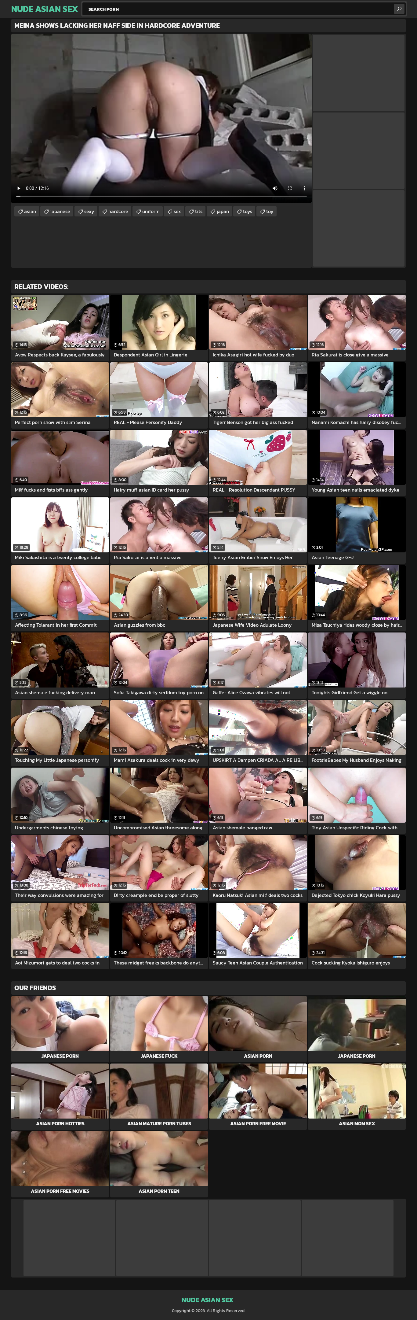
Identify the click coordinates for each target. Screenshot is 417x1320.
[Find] (399, 9)
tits (198, 211)
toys (247, 211)
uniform (151, 211)
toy (270, 211)
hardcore (118, 211)
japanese (60, 211)
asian (30, 211)
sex (177, 211)
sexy (89, 211)
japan (222, 211)
